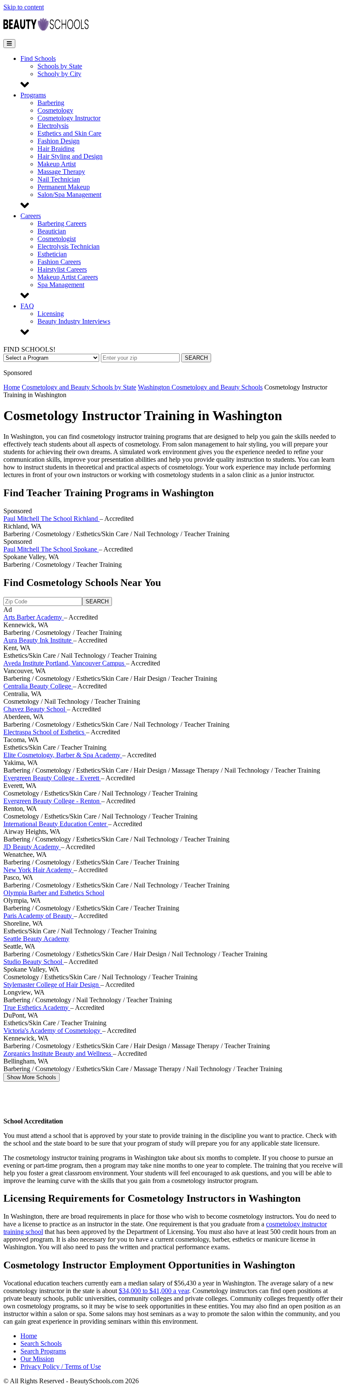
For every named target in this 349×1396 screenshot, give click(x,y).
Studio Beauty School (33, 961)
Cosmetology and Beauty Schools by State (79, 387)
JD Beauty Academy (32, 846)
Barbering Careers (61, 223)
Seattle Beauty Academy (36, 938)
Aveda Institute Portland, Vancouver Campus (64, 663)
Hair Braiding (55, 148)
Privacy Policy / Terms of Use (60, 1366)
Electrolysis (53, 125)
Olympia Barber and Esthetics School (53, 892)
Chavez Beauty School (35, 709)
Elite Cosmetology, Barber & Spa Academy (62, 755)
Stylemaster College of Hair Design (51, 984)
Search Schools (41, 1343)
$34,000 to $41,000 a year (154, 1290)
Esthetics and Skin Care (69, 133)
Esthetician (52, 254)
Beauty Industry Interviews (73, 321)
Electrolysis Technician (68, 246)
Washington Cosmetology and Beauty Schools (200, 387)
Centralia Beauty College (38, 686)
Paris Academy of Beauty (38, 915)
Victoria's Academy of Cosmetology (52, 1030)
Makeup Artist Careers (67, 277)
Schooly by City (59, 73)
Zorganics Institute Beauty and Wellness (58, 1053)
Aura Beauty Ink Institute (38, 640)
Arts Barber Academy (33, 617)
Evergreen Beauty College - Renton (52, 801)
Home (11, 387)
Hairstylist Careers (62, 269)
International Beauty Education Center (55, 823)
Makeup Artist (56, 164)
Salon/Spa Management (69, 194)
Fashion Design (58, 141)
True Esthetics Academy (36, 1007)
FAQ (27, 306)
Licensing (50, 313)
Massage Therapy (61, 171)
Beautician (51, 231)
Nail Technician (58, 179)
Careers (30, 215)
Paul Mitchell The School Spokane (51, 549)
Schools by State (59, 66)
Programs (33, 95)
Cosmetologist (56, 238)
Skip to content (23, 7)
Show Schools (31, 1077)
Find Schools (38, 58)
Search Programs (43, 1351)
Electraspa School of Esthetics (44, 732)
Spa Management (60, 284)
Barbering (50, 102)
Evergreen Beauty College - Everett (52, 778)
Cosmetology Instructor (68, 118)
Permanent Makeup (63, 186)
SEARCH (196, 358)
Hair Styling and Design (70, 156)
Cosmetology (55, 110)
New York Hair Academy (38, 869)
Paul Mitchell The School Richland (51, 518)
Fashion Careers (59, 261)
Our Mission (37, 1358)
